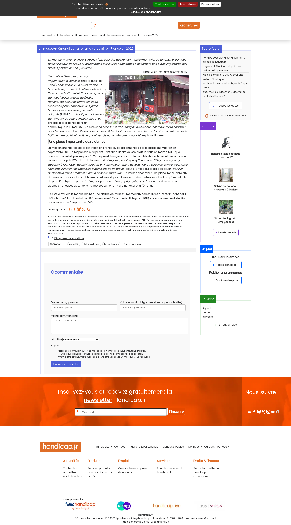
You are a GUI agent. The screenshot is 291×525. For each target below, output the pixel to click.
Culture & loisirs (91, 244)
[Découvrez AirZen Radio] (124, 506)
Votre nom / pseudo (64, 302)
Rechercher (189, 25)
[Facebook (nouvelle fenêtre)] (74, 210)
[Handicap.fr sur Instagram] (268, 412)
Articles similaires (132, 244)
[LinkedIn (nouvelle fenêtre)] (70, 210)
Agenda (207, 308)
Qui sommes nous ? (216, 446)
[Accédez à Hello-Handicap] (80, 506)
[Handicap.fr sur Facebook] (254, 412)
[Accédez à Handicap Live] (167, 506)
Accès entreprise (227, 280)
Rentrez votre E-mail (61, 412)
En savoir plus (227, 325)
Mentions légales (173, 446)
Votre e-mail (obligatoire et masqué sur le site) (151, 302)
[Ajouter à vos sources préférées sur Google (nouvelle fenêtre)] (89, 210)
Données (194, 446)
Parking (207, 312)
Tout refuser (188, 4)
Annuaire (208, 317)
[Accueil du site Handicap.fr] (60, 447)
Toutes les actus (227, 106)
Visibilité (56, 339)
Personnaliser (210, 4)
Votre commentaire (64, 316)
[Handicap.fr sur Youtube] (273, 412)
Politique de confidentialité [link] (145, 12)
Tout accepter (164, 4)
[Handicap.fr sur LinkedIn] (249, 412)
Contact (119, 446)
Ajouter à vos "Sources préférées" (228, 115)
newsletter (98, 400)
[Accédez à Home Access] (211, 506)
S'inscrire (176, 411)
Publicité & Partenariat (144, 446)
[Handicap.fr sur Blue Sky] (259, 412)
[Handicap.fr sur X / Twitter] (263, 412)
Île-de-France (111, 244)
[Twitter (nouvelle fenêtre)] (84, 210)
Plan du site (102, 446)
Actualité (73, 244)
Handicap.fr (162, 518)
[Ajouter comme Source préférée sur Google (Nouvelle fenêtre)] (278, 412)
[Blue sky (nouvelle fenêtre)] (79, 210)
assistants (139, 353)
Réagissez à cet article (69, 238)
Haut (213, 518)
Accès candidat (226, 265)
